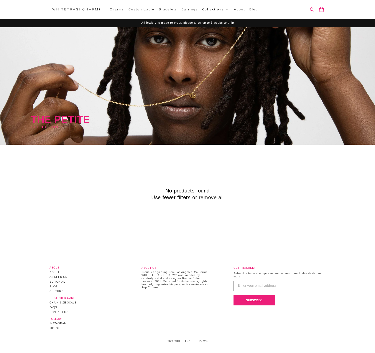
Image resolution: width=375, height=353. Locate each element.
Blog (53, 286)
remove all (211, 197)
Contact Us (58, 312)
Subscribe (254, 300)
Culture (56, 291)
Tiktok (54, 328)
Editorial (57, 281)
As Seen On (58, 276)
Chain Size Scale (63, 302)
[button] (216, 9)
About (54, 272)
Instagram (58, 323)
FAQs (53, 307)
